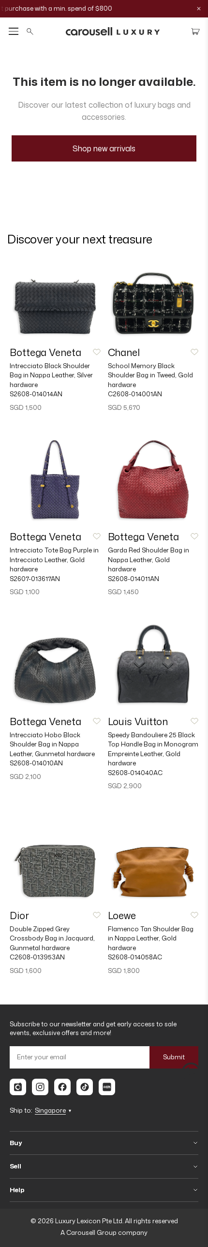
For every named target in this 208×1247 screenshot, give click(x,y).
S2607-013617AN (35, 578)
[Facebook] (62, 1087)
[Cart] (195, 31)
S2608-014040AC (135, 772)
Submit (174, 1057)
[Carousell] (18, 1087)
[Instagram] (40, 1087)
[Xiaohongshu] (107, 1087)
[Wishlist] (97, 352)
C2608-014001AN (135, 393)
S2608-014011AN (133, 578)
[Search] (30, 31)
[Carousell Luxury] (113, 31)
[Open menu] (13, 31)
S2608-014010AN (36, 763)
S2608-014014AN (36, 393)
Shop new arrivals (104, 148)
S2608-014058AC (135, 957)
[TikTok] (84, 1087)
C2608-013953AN (37, 957)
